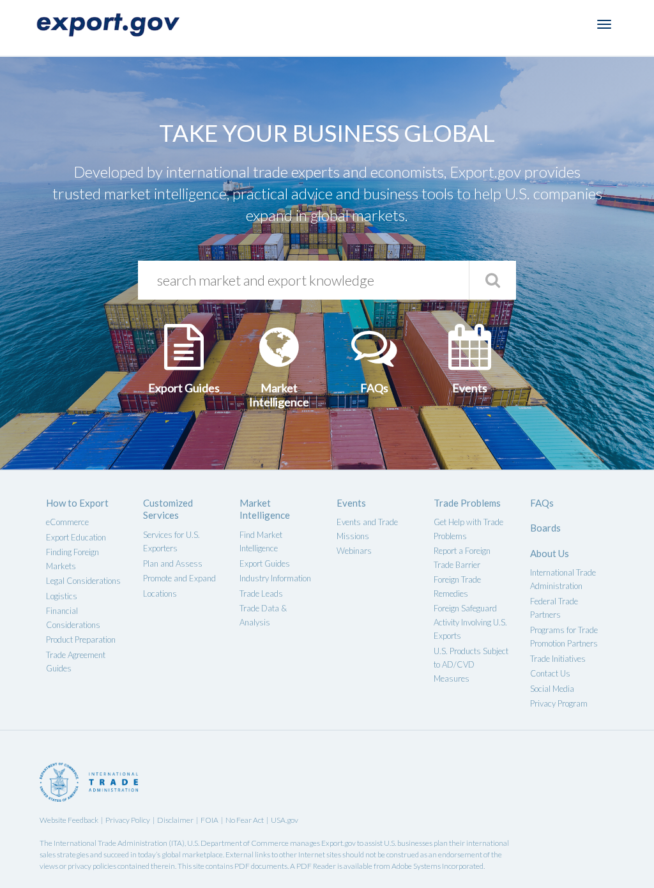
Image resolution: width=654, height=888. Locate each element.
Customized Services (168, 509)
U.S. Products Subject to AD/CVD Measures (471, 665)
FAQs (542, 503)
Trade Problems (467, 503)
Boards (545, 527)
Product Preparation (81, 639)
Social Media (552, 689)
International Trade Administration (110, 843)
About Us (549, 553)
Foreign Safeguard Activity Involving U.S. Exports (470, 622)
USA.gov (284, 820)
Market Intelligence (265, 509)
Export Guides (265, 563)
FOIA (209, 820)
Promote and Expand (179, 578)
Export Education (76, 537)
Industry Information (275, 578)
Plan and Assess (172, 563)
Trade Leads (261, 593)
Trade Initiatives (558, 659)
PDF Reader (316, 866)
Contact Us (550, 673)
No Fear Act (244, 820)
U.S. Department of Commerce (238, 843)
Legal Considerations (83, 581)
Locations (160, 593)
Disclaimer (175, 820)
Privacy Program (559, 703)
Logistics (61, 596)
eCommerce (67, 522)
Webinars (354, 551)
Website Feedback (69, 820)
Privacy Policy (127, 820)
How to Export (77, 503)
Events (351, 503)
